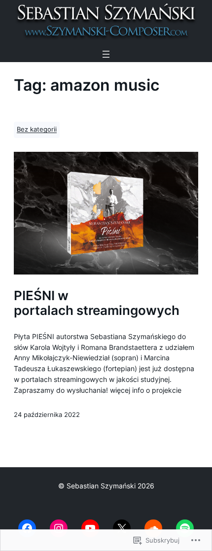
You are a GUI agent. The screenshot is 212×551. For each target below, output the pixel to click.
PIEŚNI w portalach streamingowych (96, 302)
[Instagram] (59, 528)
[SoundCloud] (153, 528)
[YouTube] (90, 528)
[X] (122, 528)
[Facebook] (27, 528)
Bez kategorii (37, 129)
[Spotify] (185, 528)
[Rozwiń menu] (106, 54)
